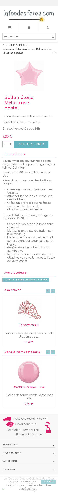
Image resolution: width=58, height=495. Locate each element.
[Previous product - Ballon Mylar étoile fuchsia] (52, 52)
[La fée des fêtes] (29, 15)
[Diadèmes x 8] (29, 310)
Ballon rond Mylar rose (29, 386)
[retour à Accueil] (3, 45)
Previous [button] (48, 290)
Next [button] (53, 290)
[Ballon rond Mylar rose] (29, 372)
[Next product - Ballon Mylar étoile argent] (55, 52)
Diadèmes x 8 (29, 324)
